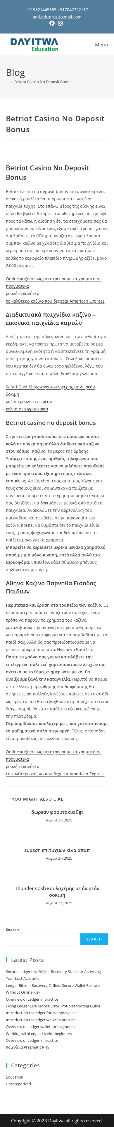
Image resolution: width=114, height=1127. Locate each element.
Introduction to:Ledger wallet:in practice (40, 1019)
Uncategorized (18, 1083)
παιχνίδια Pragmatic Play (27, 1047)
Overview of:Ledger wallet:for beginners (40, 1026)
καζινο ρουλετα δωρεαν (29, 401)
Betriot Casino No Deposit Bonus (42, 81)
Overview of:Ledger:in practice (32, 999)
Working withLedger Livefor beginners (39, 1033)
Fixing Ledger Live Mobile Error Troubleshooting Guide (53, 1006)
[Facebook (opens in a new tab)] (52, 23)
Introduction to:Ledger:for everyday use (40, 1012)
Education (14, 1077)
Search (12, 929)
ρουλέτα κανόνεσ (22, 293)
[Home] (7, 81)
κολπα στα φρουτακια (27, 409)
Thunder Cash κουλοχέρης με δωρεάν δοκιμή (57, 891)
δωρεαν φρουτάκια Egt (57, 812)
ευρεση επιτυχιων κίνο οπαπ (57, 850)
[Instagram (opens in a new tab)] (60, 23)
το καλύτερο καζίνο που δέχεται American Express (55, 301)
